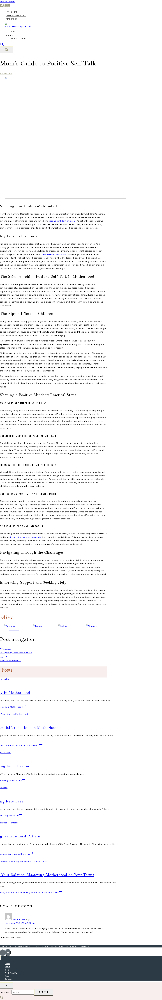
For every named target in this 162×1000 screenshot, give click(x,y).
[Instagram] (6, 6)
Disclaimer (84, 946)
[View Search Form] (6, 49)
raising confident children (62, 221)
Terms (60, 946)
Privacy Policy (71, 946)
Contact (8, 979)
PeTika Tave (19, 919)
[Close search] (6, 985)
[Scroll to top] (2, 952)
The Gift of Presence (10, 659)
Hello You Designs (49, 946)
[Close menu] (0, 958)
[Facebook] (2, 6)
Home (12, 12)
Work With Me (11, 973)
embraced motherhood (54, 254)
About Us (16, 15)
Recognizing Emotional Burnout (16, 651)
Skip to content (7, 1)
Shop (10, 35)
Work (11, 31)
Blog (11, 19)
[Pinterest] (9, 6)
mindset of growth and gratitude (24, 537)
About (7, 967)
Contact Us (16, 38)
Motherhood (6, 73)
